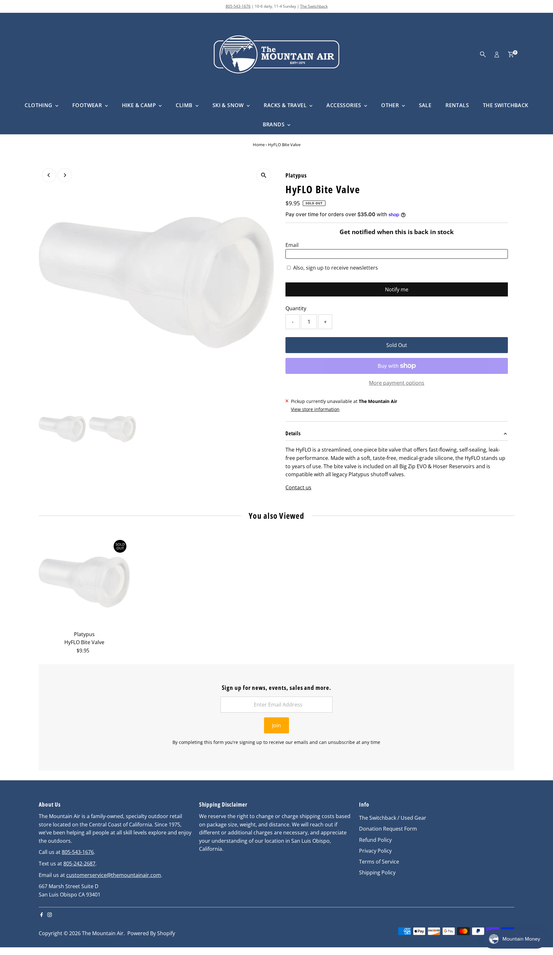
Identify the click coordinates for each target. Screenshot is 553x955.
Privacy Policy (375, 850)
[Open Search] (483, 54)
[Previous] (49, 175)
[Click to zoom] (263, 175)
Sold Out (396, 345)
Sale (425, 105)
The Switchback (314, 6)
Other (390, 105)
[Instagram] (49, 915)
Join (276, 725)
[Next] (65, 175)
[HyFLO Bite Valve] (84, 582)
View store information (315, 409)
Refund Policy (375, 839)
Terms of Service (379, 861)
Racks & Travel (286, 105)
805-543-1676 (238, 6)
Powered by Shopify (151, 933)
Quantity (295, 308)
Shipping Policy (377, 872)
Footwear (87, 105)
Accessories (344, 105)
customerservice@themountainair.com (113, 875)
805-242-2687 (79, 863)
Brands (274, 124)
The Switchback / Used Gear (392, 817)
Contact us (298, 487)
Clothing (39, 105)
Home (259, 144)
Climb (185, 105)
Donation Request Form (388, 828)
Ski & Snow (228, 105)
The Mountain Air (103, 933)
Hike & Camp (139, 105)
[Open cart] (511, 54)
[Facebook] (41, 915)
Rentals (457, 105)
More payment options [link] (396, 382)
